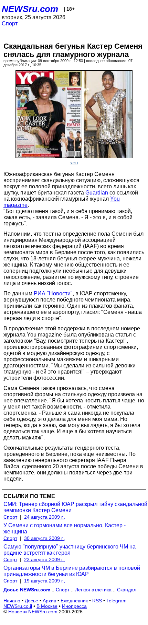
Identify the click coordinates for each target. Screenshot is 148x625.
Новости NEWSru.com (32, 611)
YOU (74, 163)
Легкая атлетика (93, 589)
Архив (49, 600)
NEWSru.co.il (17, 606)
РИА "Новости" (53, 293)
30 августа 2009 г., (44, 538)
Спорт (10, 23)
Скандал (126, 589)
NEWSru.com (30, 9)
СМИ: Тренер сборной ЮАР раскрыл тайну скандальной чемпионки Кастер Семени (75, 507)
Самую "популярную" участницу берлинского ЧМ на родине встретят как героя (69, 550)
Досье (31, 600)
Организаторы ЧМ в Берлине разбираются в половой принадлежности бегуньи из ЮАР (71, 571)
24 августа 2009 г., (44, 517)
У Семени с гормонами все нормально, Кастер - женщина (64, 528)
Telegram (116, 600)
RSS (97, 600)
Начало (11, 600)
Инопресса (74, 606)
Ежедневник (74, 600)
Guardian (96, 193)
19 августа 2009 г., (44, 580)
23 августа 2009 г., (44, 559)
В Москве (46, 606)
